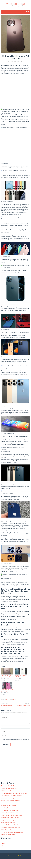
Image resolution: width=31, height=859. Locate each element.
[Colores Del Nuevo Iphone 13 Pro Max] (7, 671)
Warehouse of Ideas (15, 3)
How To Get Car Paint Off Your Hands (10, 810)
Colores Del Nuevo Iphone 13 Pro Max (6, 676)
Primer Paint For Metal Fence (8, 822)
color (7, 699)
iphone (14, 699)
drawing (3, 843)
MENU (27, 12)
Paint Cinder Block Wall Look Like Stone (10, 827)
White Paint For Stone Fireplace (8, 805)
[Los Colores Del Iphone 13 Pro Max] (7, 685)
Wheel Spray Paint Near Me (7, 808)
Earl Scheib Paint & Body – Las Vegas (10, 817)
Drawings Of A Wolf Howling (23, 704)
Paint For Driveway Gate (6, 790)
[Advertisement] (15, 92)
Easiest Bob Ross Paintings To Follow (10, 798)
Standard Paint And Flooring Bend (9, 788)
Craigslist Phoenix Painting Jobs (8, 820)
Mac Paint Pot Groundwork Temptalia (9, 825)
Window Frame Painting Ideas (8, 834)
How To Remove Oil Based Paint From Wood (11, 795)
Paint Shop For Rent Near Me (8, 786)
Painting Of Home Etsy (6, 830)
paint (2, 845)
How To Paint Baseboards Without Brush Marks (12, 832)
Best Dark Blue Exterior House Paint (9, 803)
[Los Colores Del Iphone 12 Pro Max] (21, 671)
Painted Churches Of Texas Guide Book (10, 800)
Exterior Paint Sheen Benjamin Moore (10, 812)
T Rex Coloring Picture (6, 704)
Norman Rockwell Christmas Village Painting (11, 815)
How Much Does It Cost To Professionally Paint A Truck (14, 793)
